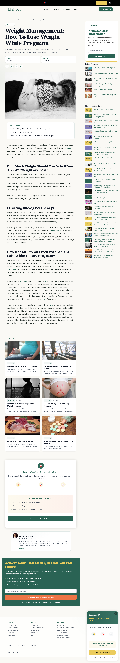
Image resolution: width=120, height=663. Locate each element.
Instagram (17, 645)
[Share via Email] (21, 66)
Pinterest (24, 645)
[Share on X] (16, 66)
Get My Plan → (102, 3)
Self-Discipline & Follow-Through (65, 627)
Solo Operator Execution (63, 637)
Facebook (10, 645)
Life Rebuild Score (12, 627)
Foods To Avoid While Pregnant (20, 441)
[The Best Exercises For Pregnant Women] (59, 350)
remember (23, 281)
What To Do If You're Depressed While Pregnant (20, 405)
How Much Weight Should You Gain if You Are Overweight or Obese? (32, 129)
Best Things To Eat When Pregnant (22, 366)
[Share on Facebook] (7, 66)
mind (51, 305)
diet (58, 216)
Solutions (66, 9)
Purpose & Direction (62, 630)
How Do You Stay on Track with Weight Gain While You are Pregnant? (33, 136)
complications (12, 269)
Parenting (13, 20)
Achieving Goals (12, 635)
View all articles (23, 548)
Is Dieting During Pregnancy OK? (21, 132)
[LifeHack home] (14, 9)
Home (6, 20)
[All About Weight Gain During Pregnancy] (59, 388)
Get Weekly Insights (101, 56)
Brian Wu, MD (11, 60)
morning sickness (56, 230)
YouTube (33, 645)
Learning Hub (34, 632)
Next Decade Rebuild (62, 635)
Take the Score (106, 9)
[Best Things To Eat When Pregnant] (22, 350)
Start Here (46, 9)
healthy (69, 148)
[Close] (110, 3)
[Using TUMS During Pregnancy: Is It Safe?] (59, 425)
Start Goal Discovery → (102, 652)
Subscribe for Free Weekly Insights (40, 597)
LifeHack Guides (12, 625)
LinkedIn (39, 645)
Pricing (75, 9)
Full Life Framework (13, 630)
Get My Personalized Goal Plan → (41, 519)
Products (56, 9)
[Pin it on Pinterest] (12, 66)
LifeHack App (34, 625)
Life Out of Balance (61, 632)
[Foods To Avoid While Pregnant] (22, 425)
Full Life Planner (34, 630)
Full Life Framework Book (37, 627)
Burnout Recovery (61, 625)
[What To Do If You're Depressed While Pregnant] (22, 388)
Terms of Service (86, 652)
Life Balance (11, 632)
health (43, 299)
